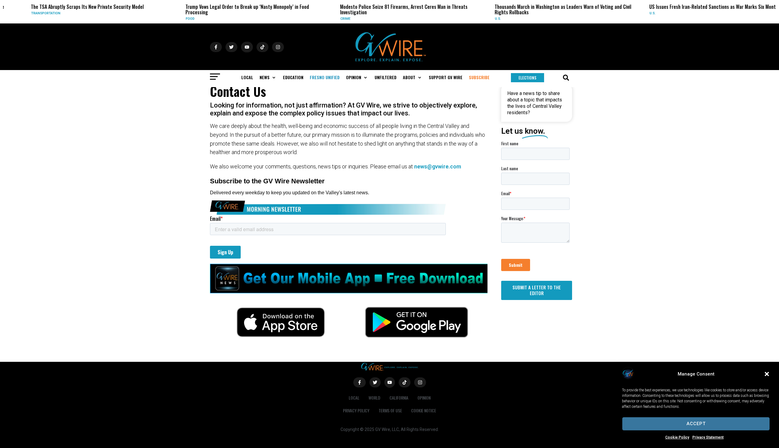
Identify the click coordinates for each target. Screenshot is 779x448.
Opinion (424, 397)
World (374, 397)
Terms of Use (390, 410)
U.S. (487, 19)
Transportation (34, 13)
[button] (767, 374)
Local (354, 397)
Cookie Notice (423, 410)
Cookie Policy (677, 437)
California (399, 397)
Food (179, 19)
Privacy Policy (356, 410)
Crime (334, 19)
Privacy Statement (708, 437)
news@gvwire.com (437, 166)
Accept (696, 423)
